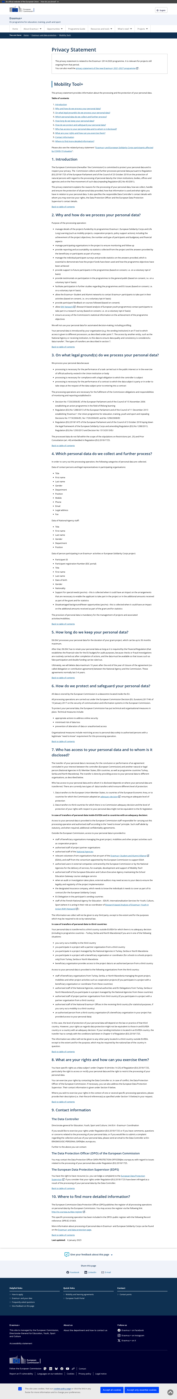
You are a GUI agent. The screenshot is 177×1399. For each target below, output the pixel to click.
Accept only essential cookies (142, 1390)
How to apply (17, 1294)
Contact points (126, 1294)
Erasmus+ (15, 1325)
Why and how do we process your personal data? (78, 108)
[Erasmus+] (23, 9)
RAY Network (67, 306)
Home (15, 29)
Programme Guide (76, 29)
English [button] (162, 10)
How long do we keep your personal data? (74, 120)
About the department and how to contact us (85, 1330)
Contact (82, 1368)
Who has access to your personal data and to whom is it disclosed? (86, 129)
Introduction (61, 104)
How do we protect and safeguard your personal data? (80, 125)
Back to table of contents (63, 206)
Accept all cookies (112, 1390)
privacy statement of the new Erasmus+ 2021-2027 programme (106, 68)
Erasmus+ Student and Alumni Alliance (128, 855)
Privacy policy (85, 1373)
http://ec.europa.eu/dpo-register (67, 1211)
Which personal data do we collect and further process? (81, 116)
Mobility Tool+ (65, 35)
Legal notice (101, 1373)
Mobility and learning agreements (80, 1294)
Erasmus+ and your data (22, 1298)
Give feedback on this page (23, 1306)
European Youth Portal (75, 1298)
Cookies (70, 1373)
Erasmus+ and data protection (44, 35)
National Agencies (85, 851)
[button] (72, 1272)
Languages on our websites (50, 1373)
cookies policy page (62, 1388)
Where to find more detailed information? (74, 141)
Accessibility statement (21, 1343)
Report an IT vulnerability (21, 1373)
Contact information (64, 137)
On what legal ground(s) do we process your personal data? (82, 112)
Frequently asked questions (23, 1302)
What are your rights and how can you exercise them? (80, 133)
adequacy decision (109, 796)
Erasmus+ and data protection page (74, 1229)
